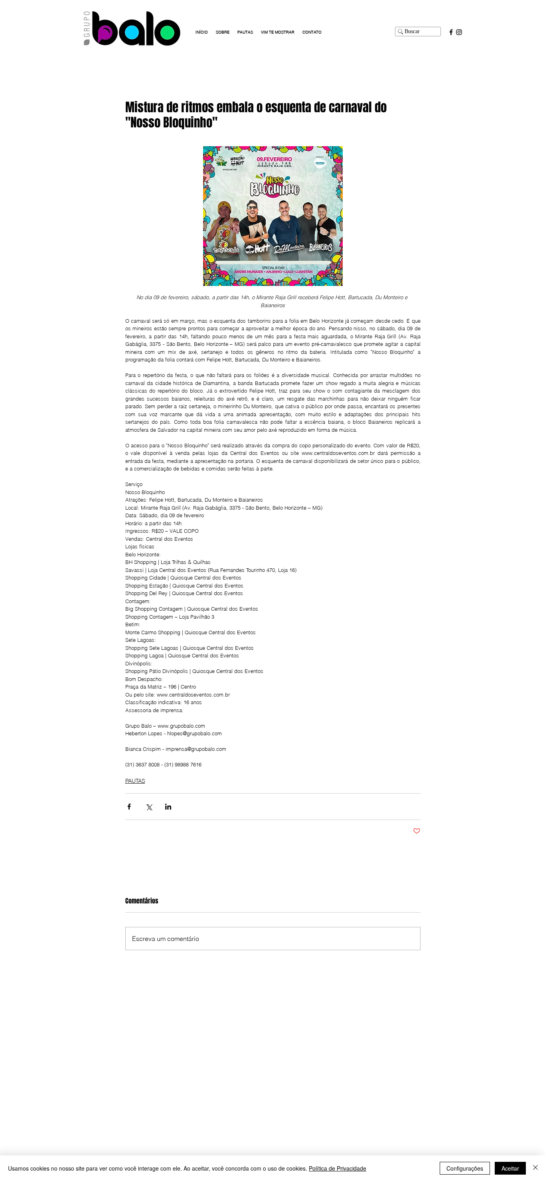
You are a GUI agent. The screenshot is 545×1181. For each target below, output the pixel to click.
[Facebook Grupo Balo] (451, 32)
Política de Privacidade (337, 1168)
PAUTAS (135, 780)
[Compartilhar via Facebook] (129, 806)
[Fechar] (535, 1168)
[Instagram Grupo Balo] (459, 32)
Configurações (464, 1168)
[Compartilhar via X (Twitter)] (148, 806)
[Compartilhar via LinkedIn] (168, 806)
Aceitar (510, 1168)
